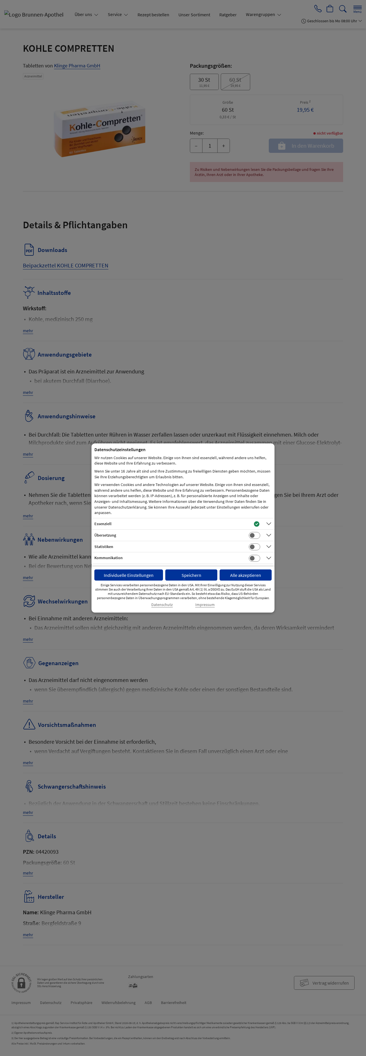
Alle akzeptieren (245, 575)
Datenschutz (162, 604)
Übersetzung (105, 535)
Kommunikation (108, 557)
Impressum (205, 604)
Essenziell (103, 523)
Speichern (191, 575)
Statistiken (103, 546)
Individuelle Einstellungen (129, 575)
